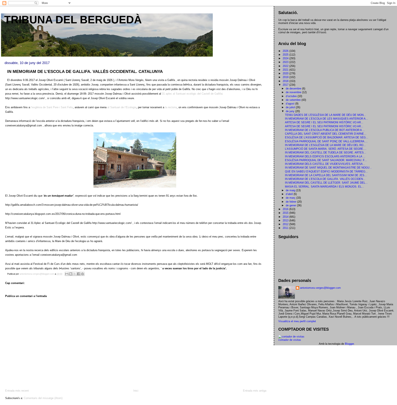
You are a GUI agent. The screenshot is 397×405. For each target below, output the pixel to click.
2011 (286, 227)
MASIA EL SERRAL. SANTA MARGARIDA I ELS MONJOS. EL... (324, 186)
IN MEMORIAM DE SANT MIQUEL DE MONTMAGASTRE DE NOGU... (328, 167)
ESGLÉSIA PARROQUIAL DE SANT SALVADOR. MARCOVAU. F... (326, 160)
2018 (286, 81)
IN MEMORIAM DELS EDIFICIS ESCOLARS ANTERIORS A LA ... (325, 156)
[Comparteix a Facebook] (79, 274)
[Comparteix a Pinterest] (82, 274)
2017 (286, 84)
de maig (291, 190)
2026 (286, 50)
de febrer (291, 201)
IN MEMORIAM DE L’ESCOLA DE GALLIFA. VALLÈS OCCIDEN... (325, 179)
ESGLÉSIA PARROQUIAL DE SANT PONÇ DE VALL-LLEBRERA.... (326, 141)
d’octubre (292, 96)
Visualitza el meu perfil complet (297, 321)
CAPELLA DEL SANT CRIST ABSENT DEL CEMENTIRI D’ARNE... (325, 133)
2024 (286, 58)
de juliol (291, 107)
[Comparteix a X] (75, 274)
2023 (286, 62)
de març (291, 197)
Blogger (349, 343)
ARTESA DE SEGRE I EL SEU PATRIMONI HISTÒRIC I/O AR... (324, 122)
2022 (286, 66)
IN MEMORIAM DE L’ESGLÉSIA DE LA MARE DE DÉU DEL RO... (325, 145)
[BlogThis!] (71, 274)
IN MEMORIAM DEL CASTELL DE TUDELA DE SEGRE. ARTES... (325, 152)
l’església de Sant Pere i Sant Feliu (52, 107)
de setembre (293, 99)
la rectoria (170, 107)
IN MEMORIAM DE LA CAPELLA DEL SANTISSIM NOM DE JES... (326, 175)
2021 (286, 69)
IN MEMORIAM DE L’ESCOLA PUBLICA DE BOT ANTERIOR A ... (325, 130)
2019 (286, 77)
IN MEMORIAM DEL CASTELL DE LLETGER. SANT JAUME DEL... (326, 182)
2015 (286, 212)
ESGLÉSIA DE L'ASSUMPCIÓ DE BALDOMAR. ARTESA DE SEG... (326, 137)
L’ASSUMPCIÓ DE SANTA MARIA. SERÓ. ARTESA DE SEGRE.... (325, 148)
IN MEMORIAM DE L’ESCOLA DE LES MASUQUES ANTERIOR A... (326, 118)
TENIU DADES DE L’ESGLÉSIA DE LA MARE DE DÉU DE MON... (325, 114)
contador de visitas (289, 339)
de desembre (294, 88)
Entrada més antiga (254, 390)
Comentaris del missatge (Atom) (43, 398)
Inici (135, 390)
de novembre (294, 92)
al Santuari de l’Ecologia (121, 107)
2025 (286, 54)
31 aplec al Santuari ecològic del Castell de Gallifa (192, 93)
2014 (286, 216)
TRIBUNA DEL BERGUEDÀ (73, 20)
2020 (286, 73)
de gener (291, 205)
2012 (286, 224)
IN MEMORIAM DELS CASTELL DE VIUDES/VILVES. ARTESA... (325, 163)
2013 (286, 220)
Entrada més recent (17, 390)
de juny (290, 111)
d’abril (290, 194)
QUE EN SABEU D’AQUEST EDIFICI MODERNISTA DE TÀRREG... (326, 171)
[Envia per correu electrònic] (67, 274)
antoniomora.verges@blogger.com (320, 287)
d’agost (290, 103)
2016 (286, 209)
